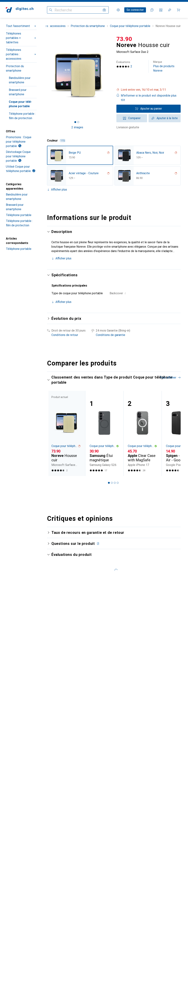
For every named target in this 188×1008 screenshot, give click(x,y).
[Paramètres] (118, 10)
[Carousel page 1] (109, 483)
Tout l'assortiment (18, 26)
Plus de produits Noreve (163, 66)
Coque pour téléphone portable (20, 104)
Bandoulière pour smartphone (19, 80)
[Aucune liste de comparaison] (161, 10)
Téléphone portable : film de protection (22, 116)
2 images (77, 127)
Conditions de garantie (110, 335)
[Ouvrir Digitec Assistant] (152, 10)
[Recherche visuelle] (104, 10)
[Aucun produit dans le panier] (178, 10)
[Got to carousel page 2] (78, 122)
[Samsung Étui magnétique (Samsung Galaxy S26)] (104, 433)
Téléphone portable (18, 215)
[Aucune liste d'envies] (170, 10)
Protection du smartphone (15, 68)
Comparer (134, 118)
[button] (148, 90)
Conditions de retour (64, 335)
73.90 (124, 39)
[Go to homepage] (19, 10)
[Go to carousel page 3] (115, 483)
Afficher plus (59, 189)
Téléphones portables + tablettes (13, 38)
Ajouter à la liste (167, 118)
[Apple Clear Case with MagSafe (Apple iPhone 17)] (142, 433)
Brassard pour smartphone (17, 92)
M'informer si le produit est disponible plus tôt (148, 98)
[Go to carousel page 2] (112, 483)
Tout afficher (168, 377)
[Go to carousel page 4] (118, 483)
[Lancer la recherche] (50, 10)
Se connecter (135, 10)
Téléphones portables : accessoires (13, 54)
